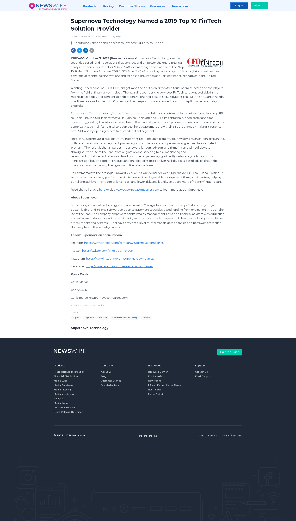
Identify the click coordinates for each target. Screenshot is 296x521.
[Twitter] (145, 436)
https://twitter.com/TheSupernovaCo (107, 250)
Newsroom (154, 380)
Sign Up (259, 5)
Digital (76, 318)
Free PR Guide (229, 352)
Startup (146, 318)
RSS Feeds (154, 389)
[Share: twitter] (79, 50)
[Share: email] (92, 50)
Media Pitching (62, 389)
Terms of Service (206, 435)
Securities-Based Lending (124, 318)
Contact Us (201, 371)
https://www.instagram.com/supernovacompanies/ (120, 258)
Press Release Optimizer (68, 412)
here (102, 189)
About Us (106, 371)
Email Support (203, 376)
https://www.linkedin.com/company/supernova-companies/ (124, 242)
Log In (239, 5)
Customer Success (64, 407)
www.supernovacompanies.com (137, 189)
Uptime (237, 435)
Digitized (89, 318)
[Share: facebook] (73, 50)
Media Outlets (156, 394)
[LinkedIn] (150, 436)
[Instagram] (155, 436)
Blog (103, 376)
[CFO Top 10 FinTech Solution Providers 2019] (206, 62)
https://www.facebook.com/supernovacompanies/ (119, 266)
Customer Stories (111, 380)
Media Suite (60, 380)
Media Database (63, 385)
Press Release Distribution (69, 371)
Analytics (59, 398)
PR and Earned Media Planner (165, 385)
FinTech (103, 318)
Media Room (61, 403)
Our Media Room (110, 385)
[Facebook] (140, 436)
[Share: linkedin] (86, 50)
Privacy (225, 435)
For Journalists (156, 376)
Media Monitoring (64, 394)
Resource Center (158, 371)
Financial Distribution (66, 376)
